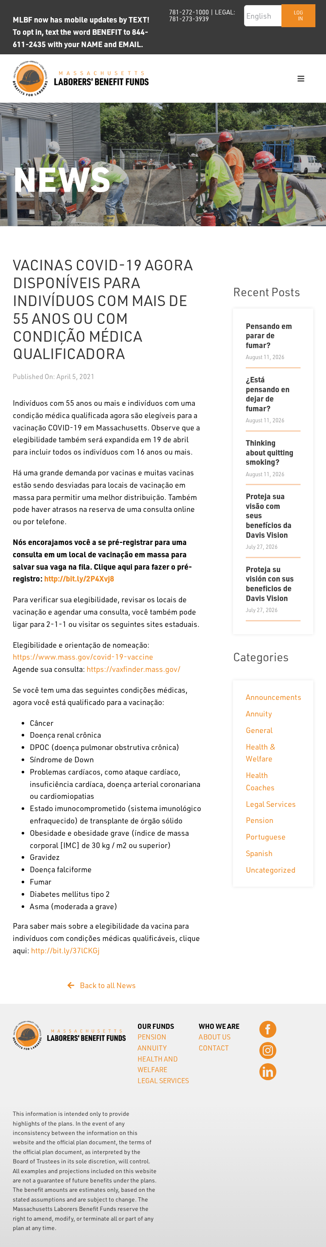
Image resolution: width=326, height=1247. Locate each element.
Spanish (259, 853)
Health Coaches (260, 781)
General (259, 730)
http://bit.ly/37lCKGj (65, 950)
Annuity (259, 713)
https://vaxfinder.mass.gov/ (133, 669)
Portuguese (266, 836)
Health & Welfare (261, 753)
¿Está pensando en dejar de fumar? (267, 393)
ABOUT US (214, 1037)
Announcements (271, 697)
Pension (259, 820)
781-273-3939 (189, 19)
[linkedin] (267, 1071)
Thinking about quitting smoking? (269, 452)
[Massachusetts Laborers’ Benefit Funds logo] (81, 64)
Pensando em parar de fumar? (269, 335)
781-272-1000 (189, 12)
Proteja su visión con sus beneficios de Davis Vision (270, 583)
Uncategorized (270, 869)
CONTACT (214, 1048)
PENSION (152, 1037)
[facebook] (267, 1029)
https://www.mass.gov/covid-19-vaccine (83, 656)
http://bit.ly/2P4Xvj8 (79, 578)
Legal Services (271, 804)
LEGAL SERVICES (163, 1080)
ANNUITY (152, 1048)
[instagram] (267, 1050)
